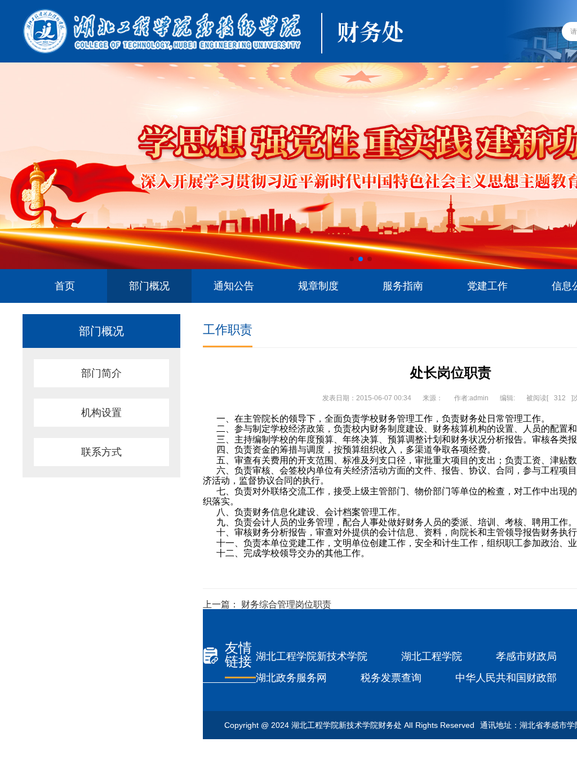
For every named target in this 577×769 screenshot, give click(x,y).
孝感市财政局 (526, 656)
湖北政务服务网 (291, 678)
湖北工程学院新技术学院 (311, 656)
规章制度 (318, 286)
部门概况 (149, 286)
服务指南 (403, 286)
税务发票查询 (391, 678)
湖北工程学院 (431, 656)
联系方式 (101, 452)
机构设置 (101, 412)
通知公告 (234, 286)
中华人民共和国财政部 (506, 678)
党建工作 (487, 286)
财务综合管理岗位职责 (286, 604)
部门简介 (101, 373)
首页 (65, 286)
